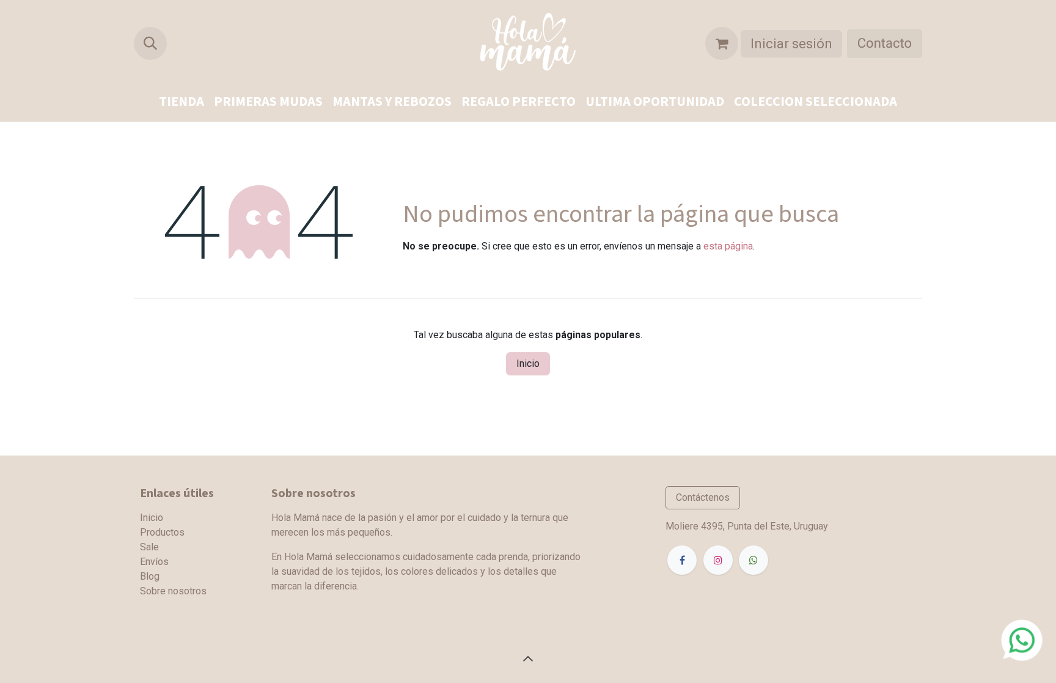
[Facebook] (682, 560)
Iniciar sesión (791, 43)
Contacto (884, 43)
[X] (753, 560)
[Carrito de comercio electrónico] (721, 43)
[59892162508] (1021, 639)
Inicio (528, 363)
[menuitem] (181, 102)
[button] (150, 43)
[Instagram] (718, 560)
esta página (728, 246)
